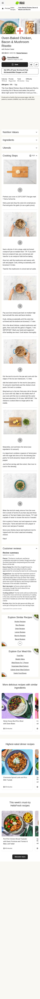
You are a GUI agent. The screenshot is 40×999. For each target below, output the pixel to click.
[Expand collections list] (20, 643)
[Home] (3, 8)
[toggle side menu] (2, 3)
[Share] (36, 65)
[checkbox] (2, 53)
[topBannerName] (20, 15)
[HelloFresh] (20, 2)
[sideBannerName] (20, 115)
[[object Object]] (31, 65)
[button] (20, 140)
